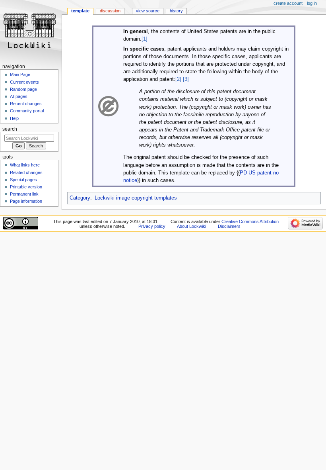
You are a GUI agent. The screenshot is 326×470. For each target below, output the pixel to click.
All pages (18, 96)
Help (14, 118)
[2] (178, 79)
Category (80, 198)
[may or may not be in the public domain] (108, 106)
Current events (24, 82)
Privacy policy (151, 226)
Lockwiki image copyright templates (136, 198)
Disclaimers (229, 226)
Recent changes (26, 103)
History (176, 10)
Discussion (110, 10)
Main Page (20, 74)
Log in (312, 3)
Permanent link (24, 194)
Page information (26, 201)
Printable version (26, 186)
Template (80, 10)
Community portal (27, 110)
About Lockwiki (191, 226)
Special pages (23, 179)
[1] (144, 39)
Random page (23, 89)
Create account (288, 3)
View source (147, 10)
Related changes (26, 172)
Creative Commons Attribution (250, 221)
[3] (186, 79)
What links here (25, 165)
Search (9, 129)
